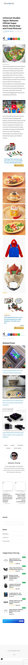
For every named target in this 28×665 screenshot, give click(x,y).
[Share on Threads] (4, 42)
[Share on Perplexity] (11, 42)
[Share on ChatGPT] (9, 42)
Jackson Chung (9, 31)
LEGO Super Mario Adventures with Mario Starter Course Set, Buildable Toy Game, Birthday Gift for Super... (13, 160)
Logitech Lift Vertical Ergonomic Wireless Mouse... (15, 586)
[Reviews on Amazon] (7, 314)
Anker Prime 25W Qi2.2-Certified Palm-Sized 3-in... (16, 568)
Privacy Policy (6, 541)
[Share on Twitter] (11, 39)
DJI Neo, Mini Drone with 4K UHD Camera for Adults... (16, 602)
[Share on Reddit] (16, 39)
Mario (12, 445)
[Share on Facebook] (9, 39)
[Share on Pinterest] (14, 39)
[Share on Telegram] (21, 39)
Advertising (5, 534)
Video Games (17, 448)
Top (14, 654)
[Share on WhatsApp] (19, 39)
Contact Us (5, 537)
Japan (6, 445)
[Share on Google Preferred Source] (14, 42)
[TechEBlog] (9, 3)
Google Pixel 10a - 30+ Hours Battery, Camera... (15, 594)
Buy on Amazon (19, 165)
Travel (8, 448)
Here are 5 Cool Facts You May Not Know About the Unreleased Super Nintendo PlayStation (13, 403)
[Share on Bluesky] (24, 39)
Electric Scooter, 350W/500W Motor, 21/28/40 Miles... (14, 577)
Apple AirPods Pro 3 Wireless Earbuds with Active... (15, 560)
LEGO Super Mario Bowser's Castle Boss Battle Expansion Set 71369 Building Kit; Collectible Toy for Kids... (13, 320)
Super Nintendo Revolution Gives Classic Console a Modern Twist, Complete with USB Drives (13, 435)
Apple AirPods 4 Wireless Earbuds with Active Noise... (16, 611)
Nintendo (20, 445)
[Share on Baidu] (6, 42)
